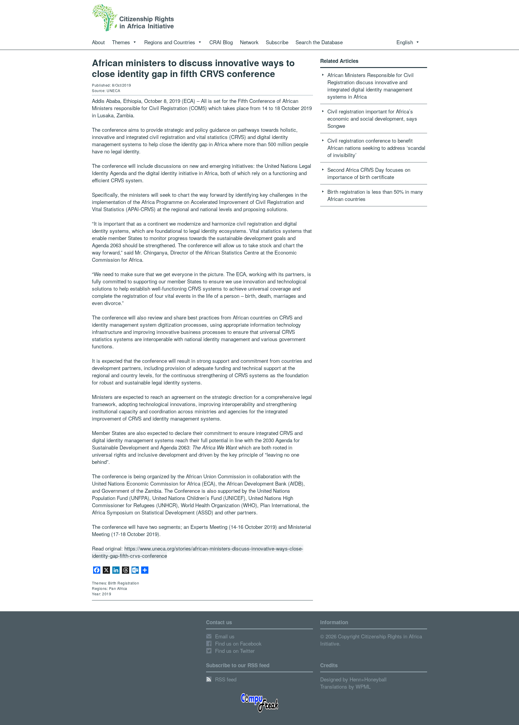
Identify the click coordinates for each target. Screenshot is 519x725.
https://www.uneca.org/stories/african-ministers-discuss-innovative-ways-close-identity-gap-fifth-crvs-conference (197, 552)
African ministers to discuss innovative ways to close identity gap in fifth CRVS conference (193, 68)
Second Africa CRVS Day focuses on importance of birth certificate (368, 173)
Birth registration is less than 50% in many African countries (375, 195)
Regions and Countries (169, 42)
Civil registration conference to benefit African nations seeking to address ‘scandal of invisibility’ (376, 148)
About (98, 42)
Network (249, 42)
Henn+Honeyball (368, 679)
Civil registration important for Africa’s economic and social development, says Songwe (372, 118)
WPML (363, 686)
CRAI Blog (221, 42)
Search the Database (319, 42)
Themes (121, 42)
